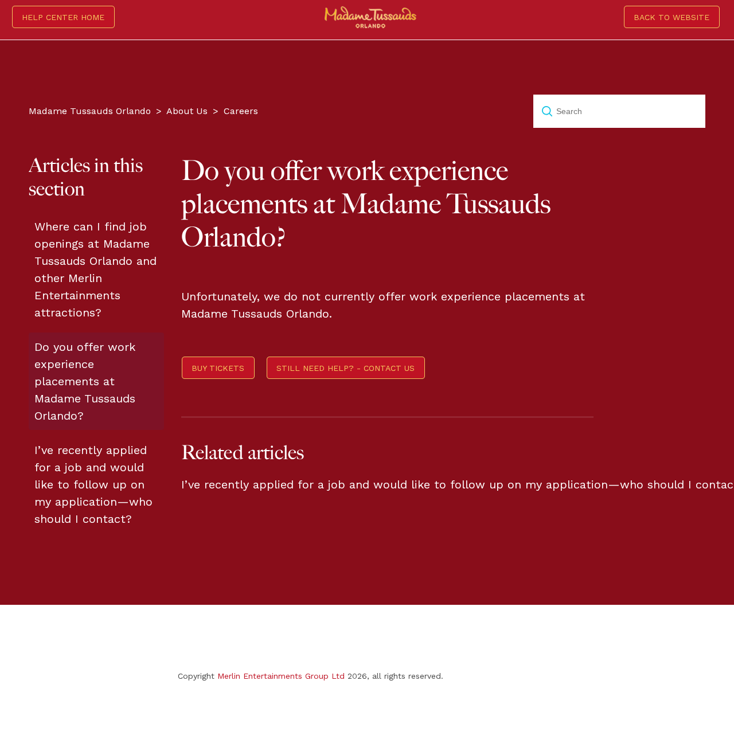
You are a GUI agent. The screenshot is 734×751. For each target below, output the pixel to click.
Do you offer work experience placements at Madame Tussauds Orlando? (84, 381)
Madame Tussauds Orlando (90, 110)
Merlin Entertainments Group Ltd (281, 675)
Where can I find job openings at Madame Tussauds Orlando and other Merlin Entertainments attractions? (95, 269)
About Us (187, 110)
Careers (241, 110)
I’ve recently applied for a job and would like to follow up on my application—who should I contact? (93, 484)
